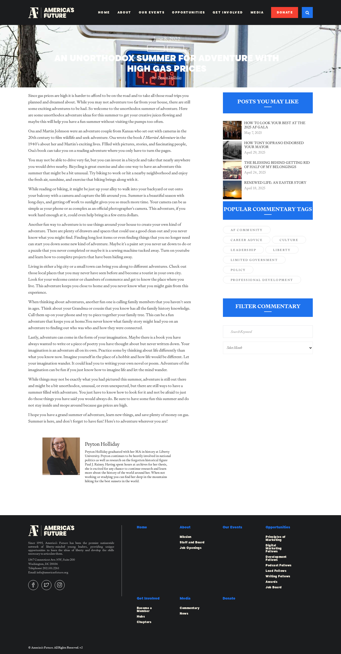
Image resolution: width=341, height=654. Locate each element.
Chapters (144, 622)
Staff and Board (192, 542)
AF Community (247, 230)
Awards (271, 581)
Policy (238, 270)
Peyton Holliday (170, 77)
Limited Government (254, 260)
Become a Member (144, 610)
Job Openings (190, 547)
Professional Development (262, 280)
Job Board (274, 587)
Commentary (189, 608)
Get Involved (228, 12)
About (124, 12)
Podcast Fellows (279, 565)
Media (257, 12)
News (184, 613)
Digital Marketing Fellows (274, 548)
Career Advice (247, 240)
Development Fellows (276, 558)
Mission (185, 536)
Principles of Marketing (276, 538)
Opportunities (188, 12)
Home (104, 12)
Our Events (152, 12)
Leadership (243, 250)
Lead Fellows (276, 570)
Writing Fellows (278, 576)
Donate (285, 12)
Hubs (141, 616)
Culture (156, 48)
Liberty (175, 48)
